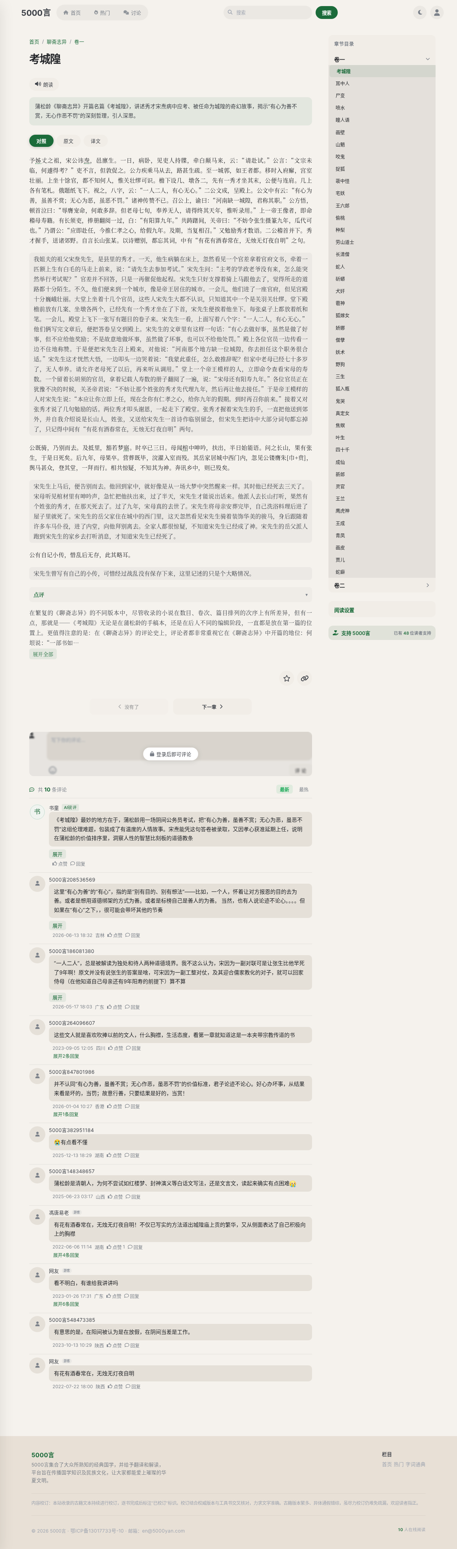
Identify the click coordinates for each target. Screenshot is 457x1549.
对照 (41, 141)
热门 (105, 13)
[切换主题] (420, 12)
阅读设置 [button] (344, 610)
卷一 (79, 42)
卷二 (339, 585)
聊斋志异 (57, 42)
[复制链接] (304, 678)
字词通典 (416, 1464)
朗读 (48, 85)
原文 (69, 141)
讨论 (136, 13)
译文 (96, 141)
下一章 (209, 707)
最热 (303, 789)
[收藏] (286, 678)
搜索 (326, 13)
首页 (76, 13)
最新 (284, 789)
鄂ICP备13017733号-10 (97, 1531)
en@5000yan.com (163, 1531)
